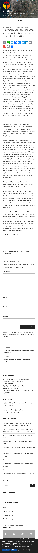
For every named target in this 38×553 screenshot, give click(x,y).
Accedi (5, 507)
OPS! (6, 11)
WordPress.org (8, 519)
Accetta (6, 550)
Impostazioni (23, 550)
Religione (9, 249)
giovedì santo (10, 251)
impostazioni (25, 546)
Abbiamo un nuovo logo (10, 470)
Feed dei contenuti (9, 511)
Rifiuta (14, 550)
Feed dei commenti (9, 515)
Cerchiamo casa (8, 460)
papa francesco (23, 251)
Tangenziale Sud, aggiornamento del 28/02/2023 (19, 473)
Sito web (5, 316)
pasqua (8, 253)
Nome (5, 297)
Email (5, 307)
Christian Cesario (23, 27)
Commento (7, 271)
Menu (20, 20)
